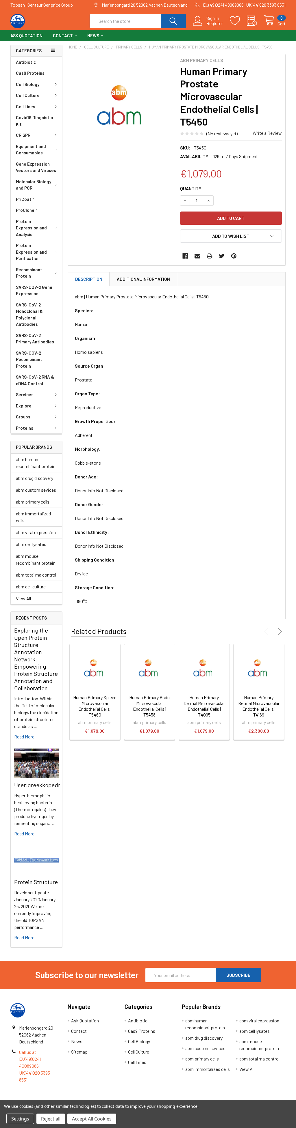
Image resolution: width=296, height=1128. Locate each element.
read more (24, 736)
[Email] (197, 256)
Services (25, 394)
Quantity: (191, 188)
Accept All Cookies (92, 1119)
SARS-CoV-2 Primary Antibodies (35, 339)
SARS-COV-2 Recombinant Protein (29, 359)
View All (23, 598)
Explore (24, 405)
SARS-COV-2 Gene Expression (34, 290)
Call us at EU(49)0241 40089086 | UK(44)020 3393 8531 (34, 1065)
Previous (267, 631)
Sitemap (79, 1051)
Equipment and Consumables (31, 150)
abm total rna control (36, 574)
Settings (20, 1119)
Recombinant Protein (29, 273)
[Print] (209, 256)
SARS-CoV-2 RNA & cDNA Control (35, 380)
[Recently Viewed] (255, 21)
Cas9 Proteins (30, 73)
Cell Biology (27, 84)
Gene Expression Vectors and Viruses (36, 167)
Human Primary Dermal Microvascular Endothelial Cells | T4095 (204, 706)
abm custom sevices (36, 490)
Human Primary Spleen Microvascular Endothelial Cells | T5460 (94, 706)
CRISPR (23, 135)
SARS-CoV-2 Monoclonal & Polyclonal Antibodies (29, 314)
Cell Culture (28, 95)
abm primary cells (32, 501)
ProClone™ (26, 210)
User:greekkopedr (37, 784)
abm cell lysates (31, 544)
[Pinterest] (234, 256)
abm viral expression (36, 532)
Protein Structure (36, 881)
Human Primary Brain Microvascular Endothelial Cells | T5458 (149, 706)
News (93, 35)
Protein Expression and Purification (31, 252)
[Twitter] (222, 256)
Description (88, 279)
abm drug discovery (34, 478)
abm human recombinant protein (36, 463)
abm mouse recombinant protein (36, 559)
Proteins (24, 428)
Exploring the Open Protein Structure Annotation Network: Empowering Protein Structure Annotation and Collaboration (36, 659)
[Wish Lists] (238, 21)
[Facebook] (185, 256)
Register (214, 23)
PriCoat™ (25, 199)
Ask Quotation (26, 35)
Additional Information (143, 279)
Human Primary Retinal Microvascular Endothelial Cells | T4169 (259, 706)
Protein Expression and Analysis (31, 228)
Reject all (50, 1119)
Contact (63, 35)
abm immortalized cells (33, 517)
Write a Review (267, 133)
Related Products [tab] (98, 631)
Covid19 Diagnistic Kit (34, 121)
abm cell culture (31, 586)
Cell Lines (25, 106)
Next (278, 631)
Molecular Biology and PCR (33, 185)
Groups (23, 416)
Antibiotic (26, 62)
